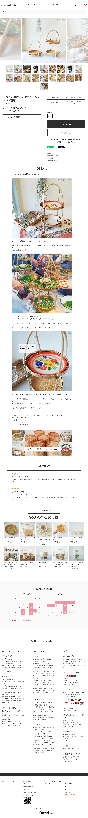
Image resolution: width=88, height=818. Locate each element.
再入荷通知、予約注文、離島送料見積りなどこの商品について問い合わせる (66, 141)
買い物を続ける (51, 158)
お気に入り (67, 133)
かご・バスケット (24, 12)
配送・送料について (28, 781)
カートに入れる (67, 124)
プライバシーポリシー (28, 795)
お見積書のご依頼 (52, 160)
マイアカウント (69, 781)
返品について (51, 153)
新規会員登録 (68, 784)
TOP (4, 12)
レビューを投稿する (44, 510)
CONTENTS (54, 5)
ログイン (67, 786)
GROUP (42, 5)
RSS (45, 784)
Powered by (34, 813)
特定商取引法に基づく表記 (54, 155)
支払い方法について (28, 786)
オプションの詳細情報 (12, 117)
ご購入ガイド (26, 789)
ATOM (49, 784)
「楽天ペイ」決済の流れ (73, 710)
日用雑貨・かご (12, 12)
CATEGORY (31, 5)
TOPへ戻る (44, 774)
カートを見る (68, 789)
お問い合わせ (68, 792)
